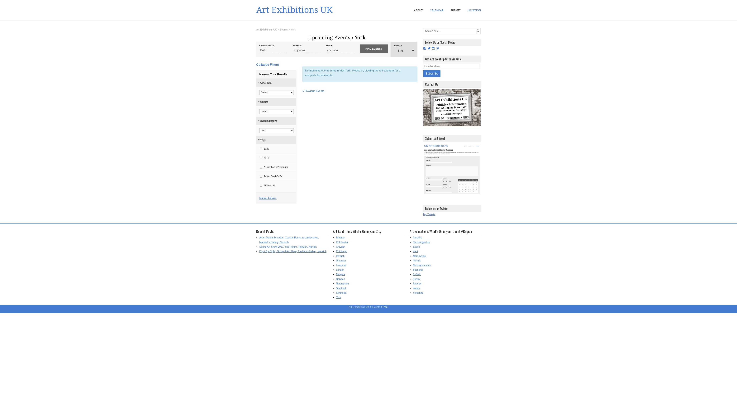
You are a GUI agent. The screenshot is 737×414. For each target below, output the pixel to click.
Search (297, 45)
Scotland (418, 269)
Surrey (416, 279)
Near (329, 45)
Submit (456, 10)
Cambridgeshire (421, 242)
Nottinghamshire (422, 265)
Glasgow (341, 260)
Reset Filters (268, 198)
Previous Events (313, 90)
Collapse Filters (267, 64)
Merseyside (419, 256)
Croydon (340, 246)
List (400, 51)
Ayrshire (417, 237)
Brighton (340, 237)
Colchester (342, 242)
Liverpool (341, 265)
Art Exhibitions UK (294, 10)
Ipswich (340, 256)
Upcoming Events (329, 37)
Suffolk (417, 274)
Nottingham (342, 283)
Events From (266, 45)
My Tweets (429, 214)
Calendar (437, 10)
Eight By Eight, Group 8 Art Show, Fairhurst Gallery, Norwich (292, 251)
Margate (340, 274)
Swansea (341, 292)
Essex (416, 246)
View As (397, 46)
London (340, 269)
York (338, 297)
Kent (415, 251)
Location (474, 10)
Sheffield (341, 288)
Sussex (417, 283)
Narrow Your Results (273, 74)
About (418, 10)
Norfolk (417, 260)
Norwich (340, 279)
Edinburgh (341, 251)
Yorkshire (418, 292)
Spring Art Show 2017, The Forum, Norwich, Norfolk (288, 246)
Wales (416, 288)
